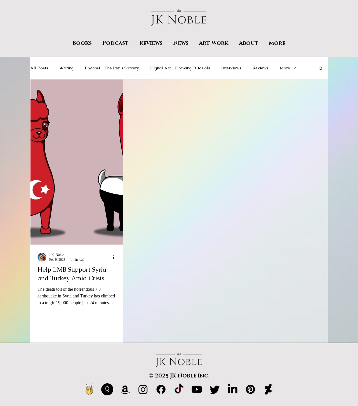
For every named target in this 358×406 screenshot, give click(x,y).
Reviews (260, 68)
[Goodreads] (107, 389)
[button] (320, 69)
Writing (66, 68)
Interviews (231, 68)
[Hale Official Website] (89, 389)
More (285, 68)
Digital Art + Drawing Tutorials (180, 68)
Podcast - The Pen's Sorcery (112, 68)
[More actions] (115, 257)
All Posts (39, 68)
